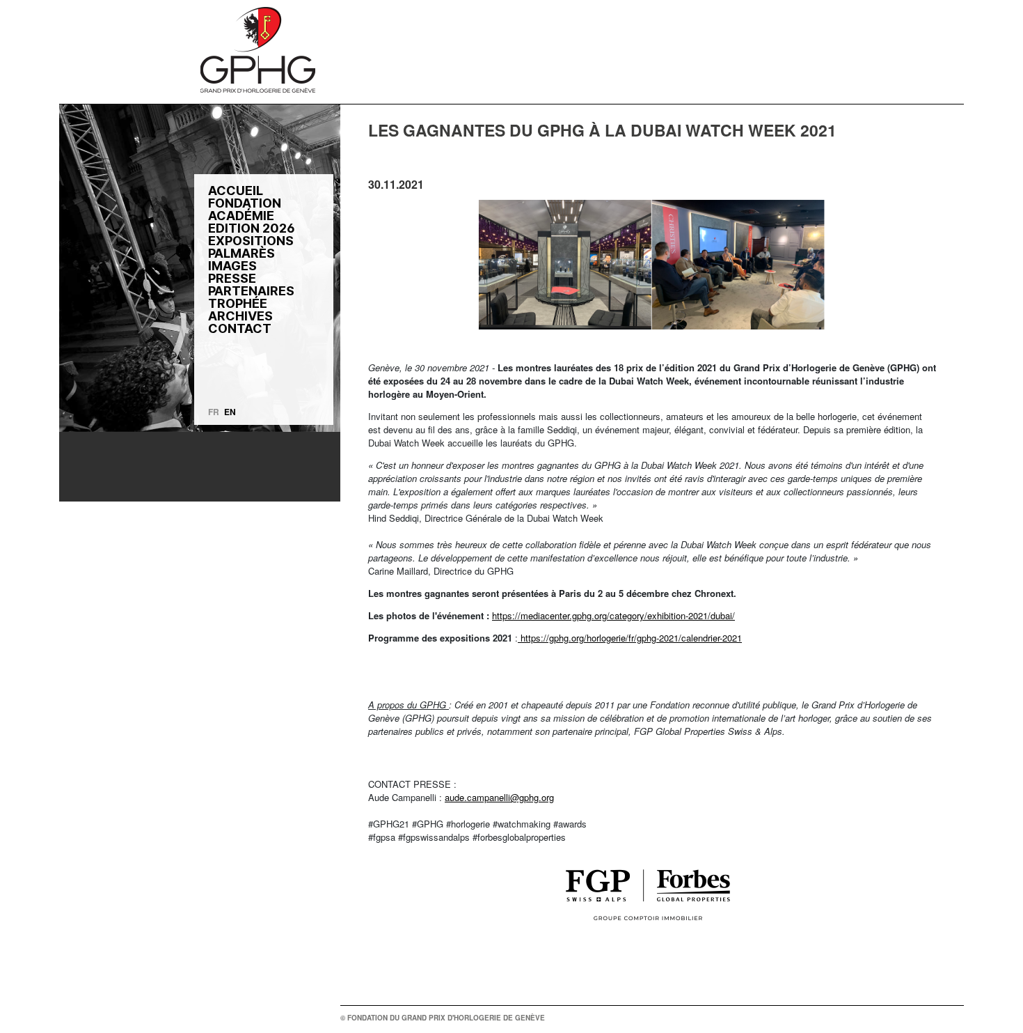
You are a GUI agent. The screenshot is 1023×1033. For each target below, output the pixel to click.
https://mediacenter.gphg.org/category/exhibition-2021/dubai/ (613, 615)
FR (213, 411)
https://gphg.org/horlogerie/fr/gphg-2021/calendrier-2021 (630, 637)
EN (230, 411)
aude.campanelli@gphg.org (499, 797)
